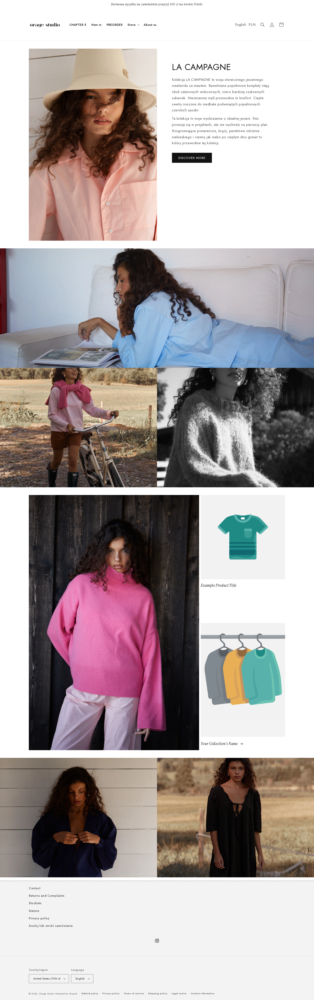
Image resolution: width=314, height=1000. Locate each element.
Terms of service (134, 993)
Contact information (203, 993)
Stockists (35, 903)
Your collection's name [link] (220, 743)
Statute (34, 911)
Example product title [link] (219, 585)
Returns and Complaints (46, 896)
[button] (133, 24)
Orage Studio (46, 993)
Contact (34, 888)
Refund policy (90, 993)
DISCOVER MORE (191, 158)
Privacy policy (39, 918)
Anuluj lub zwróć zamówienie (51, 926)
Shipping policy (157, 993)
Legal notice (179, 993)
